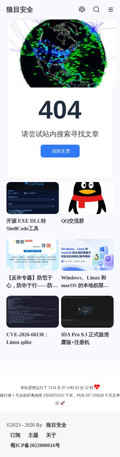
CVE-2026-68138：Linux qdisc (27, 338)
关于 (51, 435)
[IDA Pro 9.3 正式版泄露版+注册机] (87, 312)
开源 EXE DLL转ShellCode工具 (26, 224)
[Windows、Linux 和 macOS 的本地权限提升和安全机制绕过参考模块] (87, 255)
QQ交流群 (72, 221)
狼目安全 (56, 425)
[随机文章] (81, 9)
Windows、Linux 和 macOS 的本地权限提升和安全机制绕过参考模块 (86, 282)
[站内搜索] (96, 9)
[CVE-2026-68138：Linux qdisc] (32, 312)
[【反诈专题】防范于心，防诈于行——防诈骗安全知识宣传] (32, 255)
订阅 (15, 435)
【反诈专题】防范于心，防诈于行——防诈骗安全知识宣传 (32, 282)
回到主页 (61, 151)
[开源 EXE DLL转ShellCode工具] (32, 198)
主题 (33, 435)
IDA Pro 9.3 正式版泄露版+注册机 (85, 338)
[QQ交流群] (87, 198)
